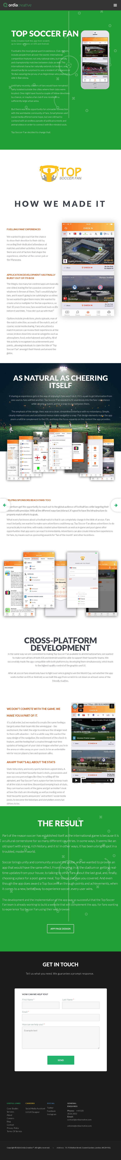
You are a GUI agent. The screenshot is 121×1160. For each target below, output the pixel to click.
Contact (10, 1124)
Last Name (68, 999)
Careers (10, 1118)
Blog (9, 1121)
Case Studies (12, 1108)
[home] (17, 5)
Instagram (51, 1114)
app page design (60, 928)
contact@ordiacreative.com (79, 1119)
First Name (28, 999)
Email (25, 1011)
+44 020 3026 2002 (75, 1112)
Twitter (50, 1107)
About (9, 1115)
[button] (115, 5)
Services (10, 1111)
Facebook (51, 1111)
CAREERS (30, 1103)
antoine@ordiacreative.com (79, 1126)
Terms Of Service (14, 1131)
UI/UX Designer (33, 1112)
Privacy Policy (13, 1128)
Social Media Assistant (35, 1108)
